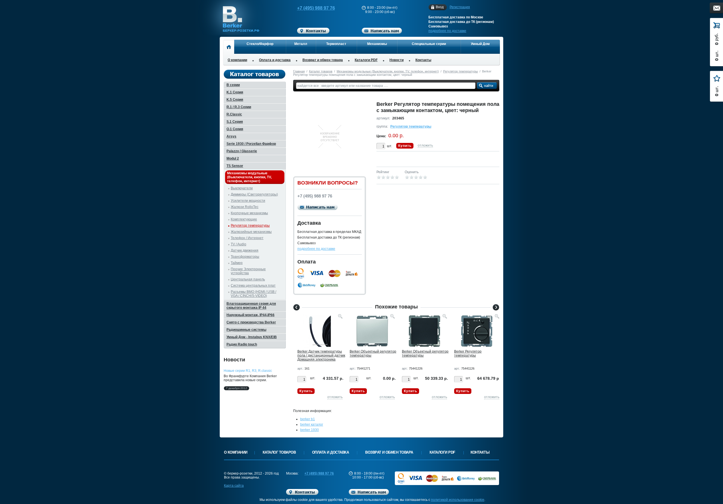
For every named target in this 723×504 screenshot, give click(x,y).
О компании (237, 60)
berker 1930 (309, 430)
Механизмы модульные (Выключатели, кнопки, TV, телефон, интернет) (388, 71)
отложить (425, 145)
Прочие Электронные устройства (248, 271)
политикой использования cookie (457, 500)
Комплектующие (244, 219)
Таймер (237, 263)
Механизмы (377, 44)
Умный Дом (480, 44)
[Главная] (228, 47)
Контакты (423, 60)
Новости (396, 60)
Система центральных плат (253, 286)
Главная (299, 71)
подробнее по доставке (447, 31)
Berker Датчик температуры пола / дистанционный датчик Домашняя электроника (321, 355)
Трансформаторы (245, 257)
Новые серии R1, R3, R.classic (248, 371)
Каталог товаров (320, 71)
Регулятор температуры (460, 71)
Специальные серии (429, 44)
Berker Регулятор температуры (468, 353)
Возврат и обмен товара (322, 60)
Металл (300, 44)
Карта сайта (234, 486)
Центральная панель (248, 279)
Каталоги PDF (366, 60)
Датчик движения (244, 250)
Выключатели (242, 188)
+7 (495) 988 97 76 (316, 8)
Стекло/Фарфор (260, 44)
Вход (440, 7)
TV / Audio (238, 244)
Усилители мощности (248, 201)
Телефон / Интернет (247, 238)
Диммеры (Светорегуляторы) (254, 194)
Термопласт (336, 44)
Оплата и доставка (275, 60)
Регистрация (460, 7)
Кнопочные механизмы (249, 213)
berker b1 (307, 419)
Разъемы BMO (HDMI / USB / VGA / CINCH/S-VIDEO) (253, 294)
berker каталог (311, 424)
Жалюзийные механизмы (251, 232)
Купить (404, 146)
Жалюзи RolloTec (244, 207)
